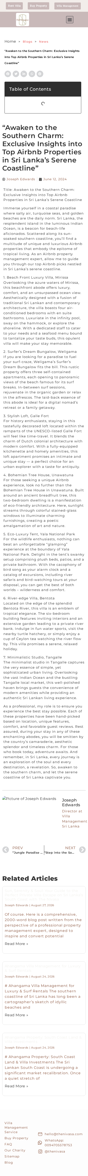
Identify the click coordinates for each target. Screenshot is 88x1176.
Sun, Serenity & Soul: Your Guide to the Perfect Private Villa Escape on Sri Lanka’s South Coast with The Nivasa (44, 895)
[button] (69, 19)
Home (10, 41)
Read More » (16, 944)
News (44, 41)
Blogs (28, 41)
